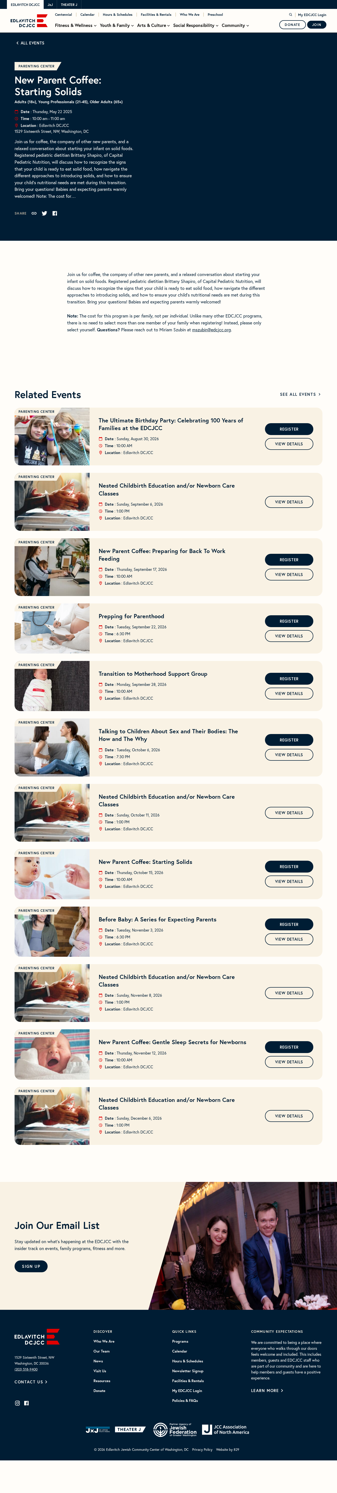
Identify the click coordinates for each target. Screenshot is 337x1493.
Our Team (102, 1351)
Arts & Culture (151, 25)
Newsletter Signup (188, 1371)
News (98, 1361)
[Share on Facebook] (55, 213)
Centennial (63, 15)
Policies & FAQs (185, 1401)
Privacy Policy (202, 1449)
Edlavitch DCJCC (25, 4)
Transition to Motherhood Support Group (153, 673)
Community (233, 25)
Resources (102, 1381)
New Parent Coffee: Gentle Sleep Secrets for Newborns (172, 1042)
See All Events (298, 394)
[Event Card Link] (52, 436)
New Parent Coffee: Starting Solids (145, 861)
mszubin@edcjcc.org (211, 330)
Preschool (215, 15)
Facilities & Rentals (156, 15)
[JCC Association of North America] (225, 1430)
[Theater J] (131, 1429)
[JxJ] (97, 1430)
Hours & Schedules (117, 15)
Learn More (265, 1390)
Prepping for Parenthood (131, 616)
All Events (33, 42)
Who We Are (189, 15)
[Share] (34, 213)
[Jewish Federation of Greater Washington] (174, 1430)
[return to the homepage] (37, 1336)
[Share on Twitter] (44, 213)
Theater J (69, 4)
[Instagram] (17, 1403)
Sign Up (31, 1266)
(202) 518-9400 (26, 1369)
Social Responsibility (193, 25)
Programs (180, 1341)
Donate (292, 24)
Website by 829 (227, 1449)
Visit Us (100, 1371)
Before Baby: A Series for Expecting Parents (157, 919)
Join (316, 24)
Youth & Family (115, 25)
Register (289, 429)
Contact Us (29, 1381)
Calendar (87, 15)
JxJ (50, 4)
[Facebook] (26, 1403)
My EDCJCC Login (312, 15)
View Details (289, 443)
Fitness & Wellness (74, 25)
